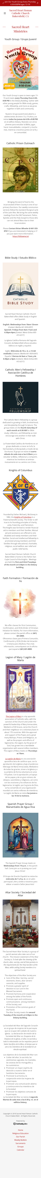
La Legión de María (13, 759)
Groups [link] (20, 1146)
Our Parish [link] (20, 1136)
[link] (20, 13)
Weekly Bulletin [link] (20, 1140)
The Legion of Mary (13, 716)
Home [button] (20, 1130)
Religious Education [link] (20, 1133)
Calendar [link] (20, 1150)
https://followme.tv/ (21, 236)
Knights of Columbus (22, 517)
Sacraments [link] (20, 1143)
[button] (5, 13)
